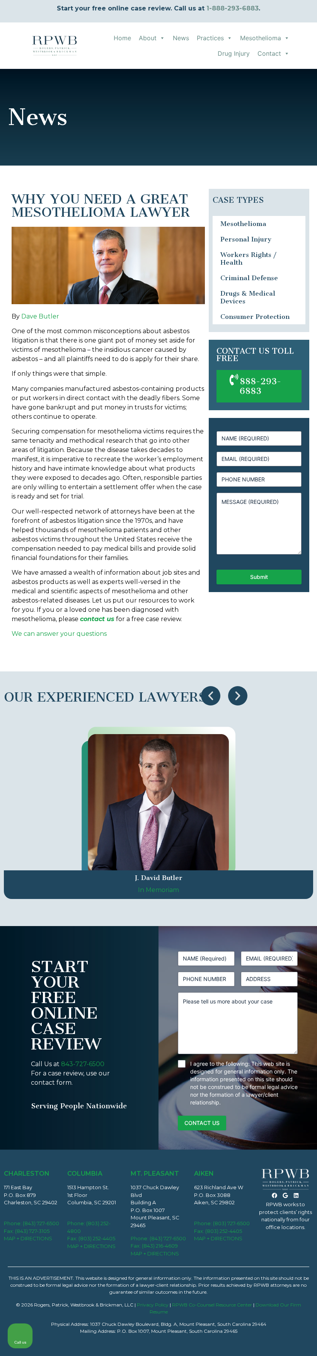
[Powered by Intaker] (251, 1339)
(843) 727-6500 (41, 1223)
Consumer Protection (255, 316)
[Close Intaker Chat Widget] (291, 1109)
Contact (269, 53)
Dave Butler (40, 316)
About (148, 38)
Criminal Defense (249, 278)
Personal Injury (245, 239)
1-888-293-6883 (232, 8)
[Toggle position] (275, 1109)
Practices (210, 38)
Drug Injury (234, 53)
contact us (97, 619)
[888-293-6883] (234, 379)
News (181, 38)
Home (122, 38)
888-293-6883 (260, 386)
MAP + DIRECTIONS (28, 1238)
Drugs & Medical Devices (247, 297)
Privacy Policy (153, 1305)
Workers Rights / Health (248, 258)
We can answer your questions (59, 633)
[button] (210, 695)
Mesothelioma (260, 38)
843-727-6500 (82, 1064)
